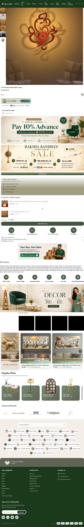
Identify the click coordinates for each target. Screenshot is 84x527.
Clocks (3, 493)
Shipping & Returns (8, 241)
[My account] (76, 4)
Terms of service (33, 483)
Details (27, 105)
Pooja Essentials (70, 3)
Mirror (3, 478)
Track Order (62, 473)
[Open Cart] (81, 4)
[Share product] (82, 94)
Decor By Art (23, 4)
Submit (21, 512)
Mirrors (34, 4)
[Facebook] (3, 517)
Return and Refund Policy (36, 476)
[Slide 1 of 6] (3, 11)
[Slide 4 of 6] (3, 28)
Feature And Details (8, 237)
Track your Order (34, 491)
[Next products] (80, 351)
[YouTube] (12, 517)
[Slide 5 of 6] (3, 34)
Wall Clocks (46, 3)
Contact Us (32, 488)
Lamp (3, 483)
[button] (5, 90)
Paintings (16, 4)
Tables (28, 4)
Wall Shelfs (57, 3)
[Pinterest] (16, 517)
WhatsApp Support (64, 476)
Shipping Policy (33, 478)
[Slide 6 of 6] (3, 40)
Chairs (40, 4)
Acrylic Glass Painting (7, 495)
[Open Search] (79, 4)
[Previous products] (23, 351)
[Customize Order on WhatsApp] (42, 251)
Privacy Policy (33, 481)
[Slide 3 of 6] (3, 22)
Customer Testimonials (35, 486)
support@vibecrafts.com (65, 479)
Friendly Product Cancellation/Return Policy (14, 239)
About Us (32, 473)
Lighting (63, 4)
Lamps (52, 4)
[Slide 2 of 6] (3, 17)
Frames (3, 491)
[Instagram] (7, 517)
